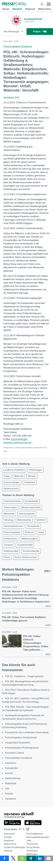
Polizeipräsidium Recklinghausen (22, 748)
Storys (5, 9)
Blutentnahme (24, 520)
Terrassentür (33, 526)
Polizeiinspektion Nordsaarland (21, 737)
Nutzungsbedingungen (37, 837)
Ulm (7, 788)
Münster (32, 476)
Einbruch (29, 532)
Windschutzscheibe (31, 507)
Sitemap (8, 851)
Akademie (9, 840)
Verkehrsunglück (29, 538)
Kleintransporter (27, 513)
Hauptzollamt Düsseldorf (17, 742)
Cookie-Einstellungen (15, 847)
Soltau (6, 476)
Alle (46, 570)
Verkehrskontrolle (12, 501)
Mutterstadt (10, 783)
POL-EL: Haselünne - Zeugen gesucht (24, 676)
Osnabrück (10, 799)
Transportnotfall (25, 545)
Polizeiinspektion (12, 532)
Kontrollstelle (31, 501)
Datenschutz (10, 844)
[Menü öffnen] (48, 4)
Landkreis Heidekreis (14, 470)
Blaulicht (17, 9)
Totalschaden (10, 507)
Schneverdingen (11, 482)
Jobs (28, 840)
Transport (8, 545)
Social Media (33, 847)
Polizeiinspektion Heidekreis (17, 46)
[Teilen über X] (13, 858)
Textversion (32, 844)
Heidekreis (8, 97)
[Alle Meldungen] (26, 25)
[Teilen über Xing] (31, 858)
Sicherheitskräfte (31, 551)
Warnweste (9, 513)
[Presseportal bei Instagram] (27, 829)
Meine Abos (44, 9)
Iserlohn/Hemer (12, 778)
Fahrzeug (8, 520)
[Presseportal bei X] (23, 829)
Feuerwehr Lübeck (14, 753)
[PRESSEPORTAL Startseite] (14, 4)
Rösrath (9, 793)
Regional (30, 9)
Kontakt (7, 837)
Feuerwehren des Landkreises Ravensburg (26, 732)
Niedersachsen (11, 488)
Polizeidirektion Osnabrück (18, 758)
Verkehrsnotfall (10, 551)
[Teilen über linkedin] (39, 858)
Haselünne (10, 763)
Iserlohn (9, 773)
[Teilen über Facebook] (4, 858)
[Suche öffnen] (42, 4)
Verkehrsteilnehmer (13, 526)
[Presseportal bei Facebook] (19, 829)
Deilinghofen (11, 768)
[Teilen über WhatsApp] (22, 858)
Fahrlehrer (40, 520)
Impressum (9, 834)
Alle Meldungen (12, 31)
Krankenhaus (10, 538)
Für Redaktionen (34, 834)
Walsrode (19, 476)
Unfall (41, 532)
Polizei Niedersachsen (26, 557)
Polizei (6, 557)
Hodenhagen (35, 470)
